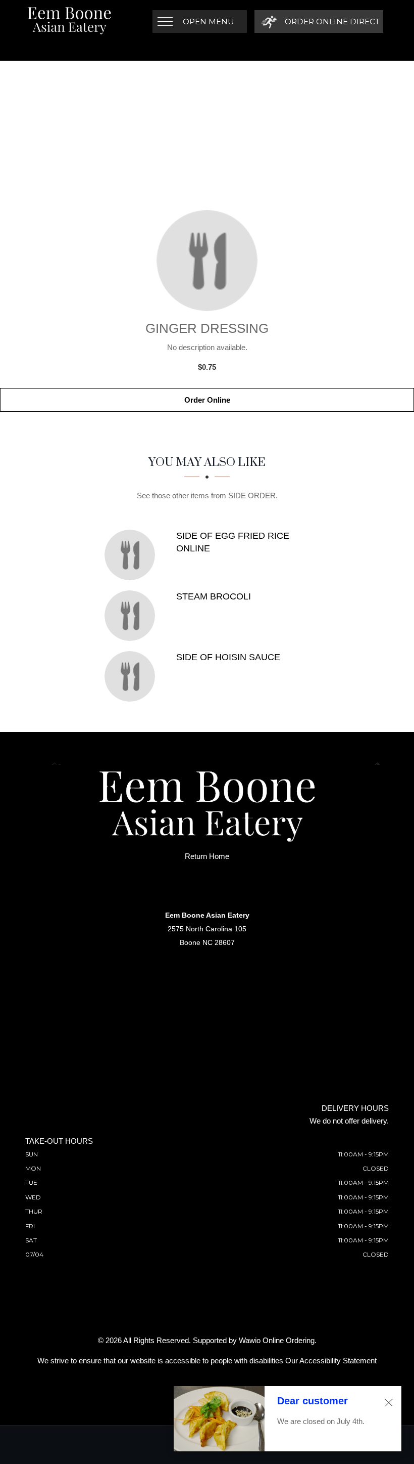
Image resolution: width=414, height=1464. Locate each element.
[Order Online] (207, 260)
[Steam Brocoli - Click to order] (132, 615)
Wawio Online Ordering (277, 1340)
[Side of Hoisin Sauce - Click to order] (132, 676)
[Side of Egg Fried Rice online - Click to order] (132, 555)
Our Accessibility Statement (331, 1360)
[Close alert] (389, 1402)
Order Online (207, 400)
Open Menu (208, 21)
